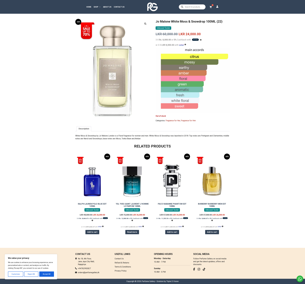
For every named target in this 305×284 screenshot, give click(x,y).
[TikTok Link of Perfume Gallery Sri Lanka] (204, 269)
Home (88, 7)
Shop (96, 7)
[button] (145, 24)
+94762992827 (84, 268)
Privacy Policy (121, 271)
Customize (16, 274)
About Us (107, 7)
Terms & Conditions (123, 267)
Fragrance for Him (188, 120)
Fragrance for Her (173, 120)
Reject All (31, 274)
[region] (31, 266)
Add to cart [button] (92, 232)
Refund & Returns (122, 263)
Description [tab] (84, 129)
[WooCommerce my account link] (217, 7)
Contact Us (119, 7)
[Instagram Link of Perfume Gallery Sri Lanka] (199, 269)
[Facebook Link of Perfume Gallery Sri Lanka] (194, 269)
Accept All (46, 274)
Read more (132, 232)
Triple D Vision (172, 281)
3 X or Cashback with (90, 218)
